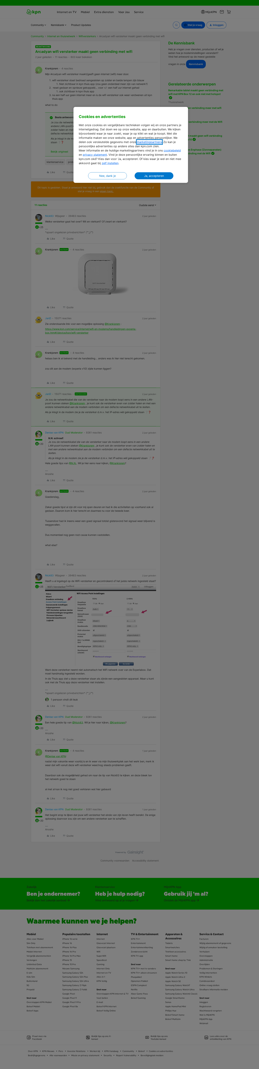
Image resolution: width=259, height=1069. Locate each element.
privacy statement (95, 154)
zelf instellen (110, 163)
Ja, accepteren (154, 176)
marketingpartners (149, 142)
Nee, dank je (107, 176)
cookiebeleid (172, 150)
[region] (130, 145)
